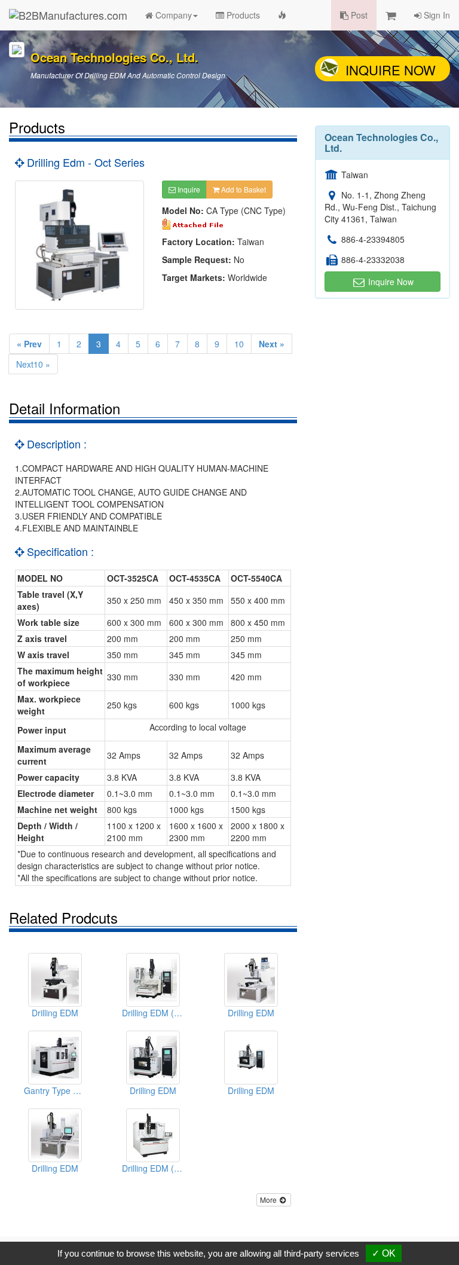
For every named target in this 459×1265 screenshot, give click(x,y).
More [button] (269, 1199)
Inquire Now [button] (390, 282)
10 (239, 344)
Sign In (435, 15)
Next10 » (33, 364)
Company (172, 15)
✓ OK (384, 1253)
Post (358, 15)
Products (242, 15)
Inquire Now (390, 69)
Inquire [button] (188, 189)
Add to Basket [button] (242, 189)
